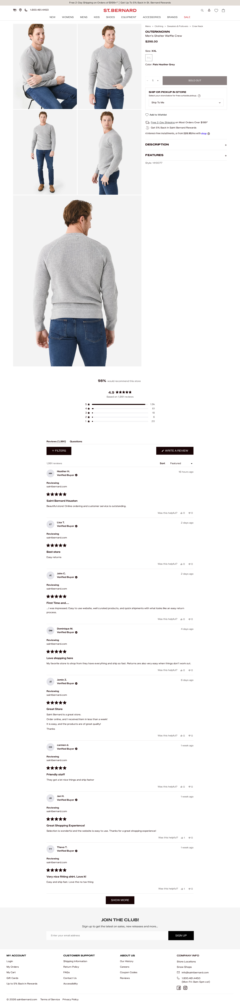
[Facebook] (179, 988)
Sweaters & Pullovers (177, 26)
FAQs (66, 972)
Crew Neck (197, 26)
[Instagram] (185, 988)
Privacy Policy (71, 999)
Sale (187, 17)
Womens (68, 17)
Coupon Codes (128, 972)
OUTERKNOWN (157, 31)
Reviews (125, 978)
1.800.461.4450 (191, 978)
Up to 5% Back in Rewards (22, 983)
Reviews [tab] (56, 442)
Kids (97, 17)
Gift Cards (12, 978)
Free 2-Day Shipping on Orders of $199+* (93, 2)
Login (10, 961)
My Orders (13, 966)
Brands (172, 17)
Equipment (128, 17)
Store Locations (186, 961)
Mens (83, 17)
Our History (126, 961)
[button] (120, 404)
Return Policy (71, 966)
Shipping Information (75, 961)
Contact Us (70, 978)
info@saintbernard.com (195, 972)
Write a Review (178, 452)
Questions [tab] (76, 442)
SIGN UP (181, 935)
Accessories (152, 17)
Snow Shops (184, 966)
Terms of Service (50, 999)
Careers (124, 966)
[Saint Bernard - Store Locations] (20, 10)
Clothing (159, 26)
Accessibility (70, 983)
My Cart (11, 972)
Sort (163, 463)
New (53, 17)
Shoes (110, 17)
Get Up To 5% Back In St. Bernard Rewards (145, 2)
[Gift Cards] (14, 10)
